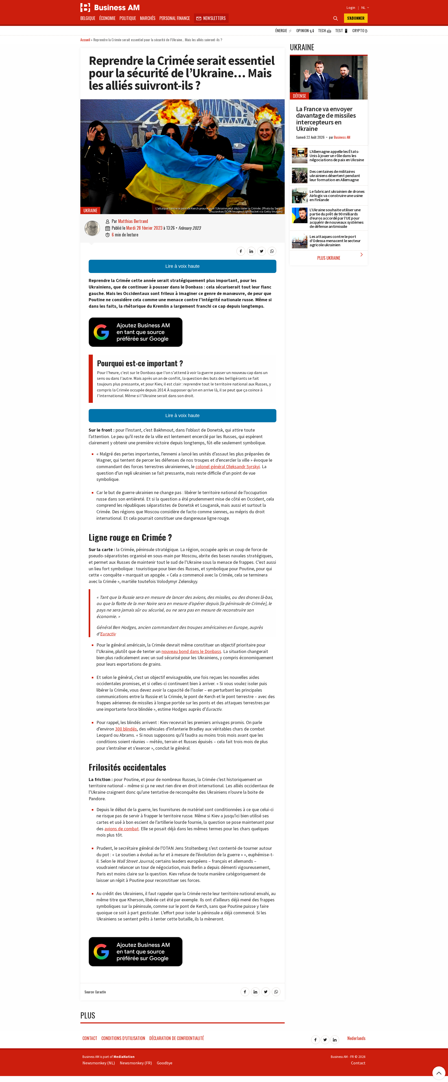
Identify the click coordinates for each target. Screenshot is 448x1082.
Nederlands (356, 1038)
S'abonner (356, 18)
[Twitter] (325, 1038)
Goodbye (164, 1062)
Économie (107, 18)
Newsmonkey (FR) (136, 1062)
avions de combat (121, 829)
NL (364, 7)
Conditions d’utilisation (123, 1038)
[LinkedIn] (334, 1038)
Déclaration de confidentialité (176, 1038)
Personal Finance (174, 18)
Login (351, 7)
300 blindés (126, 729)
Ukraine (90, 210)
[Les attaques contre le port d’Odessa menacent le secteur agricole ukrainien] (299, 235)
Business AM (342, 137)
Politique (128, 18)
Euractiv (108, 634)
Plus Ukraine (341, 256)
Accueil (85, 39)
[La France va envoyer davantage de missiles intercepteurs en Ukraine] (329, 58)
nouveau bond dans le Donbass (191, 651)
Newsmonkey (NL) (98, 1062)
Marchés (147, 18)
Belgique (87, 18)
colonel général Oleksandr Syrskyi (227, 466)
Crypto (360, 30)
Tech (324, 30)
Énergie (283, 30)
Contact (89, 1038)
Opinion (305, 30)
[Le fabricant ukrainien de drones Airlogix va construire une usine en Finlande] (299, 190)
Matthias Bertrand (133, 221)
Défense (299, 96)
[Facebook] (315, 1038)
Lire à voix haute (182, 266)
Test (341, 30)
